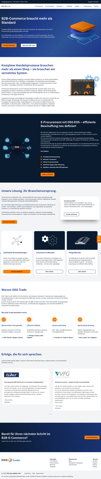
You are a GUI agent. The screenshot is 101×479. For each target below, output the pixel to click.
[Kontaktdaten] (99, 239)
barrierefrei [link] (23, 264)
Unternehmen (87, 6)
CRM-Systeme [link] (26, 83)
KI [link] (2, 98)
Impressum (27, 473)
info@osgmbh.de (6, 2)
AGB (33, 473)
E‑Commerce (39, 6)
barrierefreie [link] (80, 262)
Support (90, 2)
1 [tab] (49, 414)
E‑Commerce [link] (30, 35)
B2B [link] (4, 18)
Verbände (69, 6)
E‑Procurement (49, 6)
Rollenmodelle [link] (58, 296)
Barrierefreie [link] (82, 325)
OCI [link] (74, 138)
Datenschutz (40, 473)
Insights (77, 6)
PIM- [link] (17, 83)
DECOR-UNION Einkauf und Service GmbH (68, 406)
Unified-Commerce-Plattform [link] (15, 79)
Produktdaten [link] (30, 81)
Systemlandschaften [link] (16, 31)
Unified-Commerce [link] (18, 199)
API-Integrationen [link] (41, 303)
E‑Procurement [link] (42, 35)
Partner (96, 6)
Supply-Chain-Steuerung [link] (57, 164)
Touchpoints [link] (5, 102)
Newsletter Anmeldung (75, 463)
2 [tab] (50, 414)
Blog (70, 461)
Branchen (59, 6)
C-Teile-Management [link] (70, 134)
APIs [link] (6, 83)
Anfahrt (95, 466)
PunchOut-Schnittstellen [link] (62, 138)
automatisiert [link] (80, 138)
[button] (63, 6)
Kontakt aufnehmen (92, 437)
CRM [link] (63, 330)
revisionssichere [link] (63, 302)
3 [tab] (52, 414)
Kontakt (96, 2)
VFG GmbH (9, 408)
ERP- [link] (14, 83)
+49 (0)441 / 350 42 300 (20, 2)
